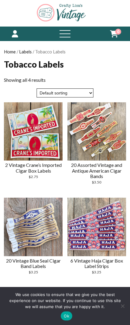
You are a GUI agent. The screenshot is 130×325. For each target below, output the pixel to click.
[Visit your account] (15, 33)
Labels (25, 51)
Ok (66, 316)
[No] (122, 306)
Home (10, 51)
